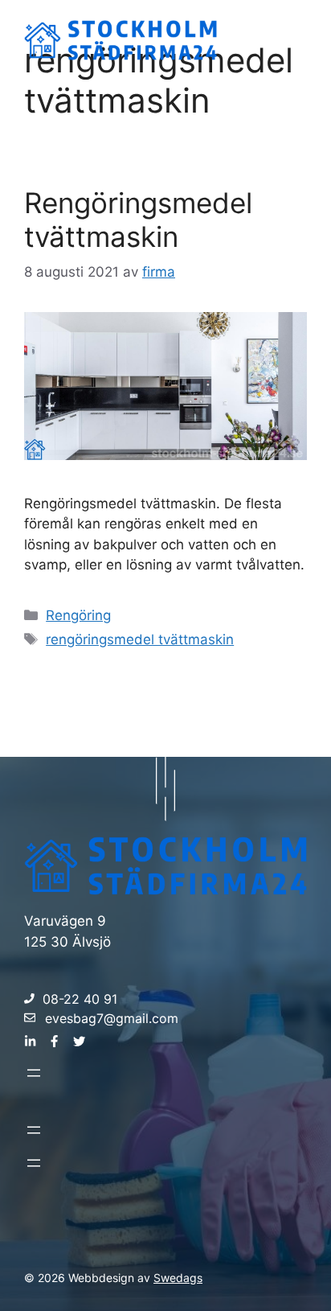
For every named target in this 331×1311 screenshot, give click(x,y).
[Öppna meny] (33, 1073)
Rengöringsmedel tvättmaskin (138, 219)
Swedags (177, 1277)
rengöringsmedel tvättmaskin (140, 639)
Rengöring (78, 615)
